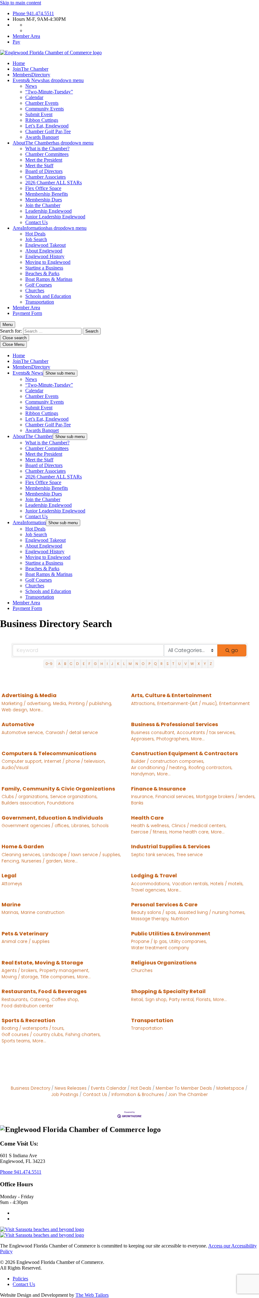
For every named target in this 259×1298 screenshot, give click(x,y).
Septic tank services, (153, 855)
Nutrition (180, 919)
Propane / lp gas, (149, 942)
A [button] (59, 663)
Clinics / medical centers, (199, 826)
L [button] (124, 663)
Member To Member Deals (184, 1088)
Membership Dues (43, 199)
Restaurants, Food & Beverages (44, 991)
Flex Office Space (43, 188)
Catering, (40, 1000)
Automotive (18, 724)
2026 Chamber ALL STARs (53, 182)
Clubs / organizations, (25, 797)
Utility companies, (188, 942)
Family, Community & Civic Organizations (58, 788)
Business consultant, (153, 733)
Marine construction (42, 913)
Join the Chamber (42, 205)
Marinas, (10, 913)
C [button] (71, 663)
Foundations (60, 803)
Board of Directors (44, 171)
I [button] (107, 663)
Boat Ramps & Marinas (48, 279)
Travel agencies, (148, 890)
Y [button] (205, 663)
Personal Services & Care (164, 904)
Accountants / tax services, (206, 733)
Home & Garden (23, 846)
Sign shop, (156, 1000)
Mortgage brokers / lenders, (225, 797)
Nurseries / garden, (41, 861)
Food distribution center (27, 1006)
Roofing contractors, (210, 768)
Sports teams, (16, 1041)
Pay (16, 41)
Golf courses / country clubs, (32, 1035)
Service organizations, (73, 797)
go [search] (234, 650)
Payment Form (27, 313)
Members (31, 74)
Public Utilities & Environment (170, 933)
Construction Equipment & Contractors (184, 753)
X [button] (199, 663)
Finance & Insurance (158, 788)
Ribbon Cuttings (41, 120)
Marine (11, 904)
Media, (60, 704)
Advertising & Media (29, 695)
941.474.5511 (33, 13)
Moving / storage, (20, 977)
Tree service (190, 855)
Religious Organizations (163, 962)
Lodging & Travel (154, 875)
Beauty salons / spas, (153, 913)
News (31, 86)
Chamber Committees (47, 154)
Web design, (15, 710)
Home (19, 63)
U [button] (179, 663)
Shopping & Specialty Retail (168, 991)
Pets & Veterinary (25, 933)
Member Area (26, 36)
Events (48, 80)
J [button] (112, 663)
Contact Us (36, 222)
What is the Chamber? (47, 148)
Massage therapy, (150, 919)
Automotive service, (23, 733)
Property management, (64, 971)
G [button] (95, 663)
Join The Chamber (188, 1095)
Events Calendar (108, 1088)
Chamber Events (41, 103)
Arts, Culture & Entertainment (171, 695)
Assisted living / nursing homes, (211, 913)
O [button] (143, 663)
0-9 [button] (48, 663)
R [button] (161, 663)
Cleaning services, (21, 855)
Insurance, (142, 797)
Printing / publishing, (90, 704)
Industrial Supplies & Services (170, 846)
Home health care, (189, 832)
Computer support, (22, 761)
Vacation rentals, (190, 884)
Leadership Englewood (48, 211)
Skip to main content (20, 2)
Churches (34, 290)
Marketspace (230, 1088)
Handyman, (143, 774)
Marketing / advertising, (26, 704)
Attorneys (12, 884)
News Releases (71, 1088)
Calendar (34, 97)
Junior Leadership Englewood (55, 216)
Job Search (36, 239)
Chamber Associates (45, 177)
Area (50, 228)
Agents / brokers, (20, 971)
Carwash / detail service (71, 733)
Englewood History (44, 256)
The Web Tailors (92, 1295)
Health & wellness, (150, 826)
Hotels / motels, (226, 884)
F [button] (89, 663)
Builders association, (23, 803)
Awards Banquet (42, 137)
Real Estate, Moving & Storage (42, 962)
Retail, (137, 1000)
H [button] (101, 663)
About (53, 142)
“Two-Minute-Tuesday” (49, 91)
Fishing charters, (82, 1035)
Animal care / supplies (26, 942)
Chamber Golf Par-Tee (48, 131)
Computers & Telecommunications (49, 753)
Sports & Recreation (28, 1020)
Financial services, (174, 797)
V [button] (185, 663)
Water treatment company (160, 948)
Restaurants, (15, 1000)
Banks (137, 803)
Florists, (203, 1000)
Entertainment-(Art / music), (187, 704)
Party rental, (181, 1000)
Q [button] (155, 663)
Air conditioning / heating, (159, 768)
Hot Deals (35, 233)
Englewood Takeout (45, 245)
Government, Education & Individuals (52, 817)
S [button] (167, 663)
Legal (9, 875)
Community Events (44, 108)
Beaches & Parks (42, 273)
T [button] (173, 663)
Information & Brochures (137, 1095)
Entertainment (234, 704)
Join (30, 69)
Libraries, (80, 826)
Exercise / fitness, (149, 832)
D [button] (77, 663)
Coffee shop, (65, 1000)
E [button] (84, 663)
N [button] (137, 663)
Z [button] (211, 663)
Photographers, (172, 739)
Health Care (147, 817)
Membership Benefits (46, 194)
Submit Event (38, 114)
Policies (20, 1278)
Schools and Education (48, 296)
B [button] (65, 663)
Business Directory (30, 1088)
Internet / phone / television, (74, 761)
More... (36, 710)
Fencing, (11, 861)
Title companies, (57, 977)
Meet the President (43, 160)
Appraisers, (142, 739)
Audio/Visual (15, 768)
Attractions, (143, 704)
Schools (100, 826)
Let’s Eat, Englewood (47, 125)
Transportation (39, 302)
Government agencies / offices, (35, 826)
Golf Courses (38, 284)
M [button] (130, 663)
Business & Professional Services (174, 724)
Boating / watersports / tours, (33, 1028)
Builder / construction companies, (167, 761)
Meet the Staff (39, 165)
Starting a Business (44, 267)
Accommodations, (150, 884)
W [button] (192, 663)
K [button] (118, 663)
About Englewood (43, 250)
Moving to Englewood (47, 262)
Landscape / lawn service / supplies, (82, 855)
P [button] (149, 663)
